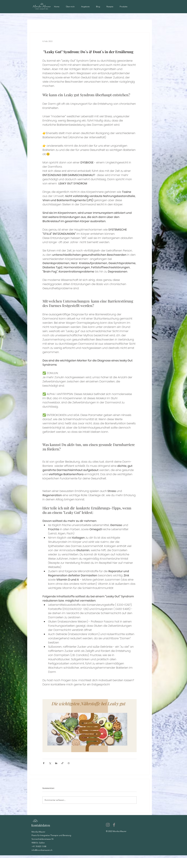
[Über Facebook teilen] (43, 763)
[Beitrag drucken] (68, 763)
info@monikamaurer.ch (42, 850)
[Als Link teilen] (62, 763)
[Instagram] (107, 824)
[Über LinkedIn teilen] (56, 763)
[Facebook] (114, 824)
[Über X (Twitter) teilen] (50, 763)
